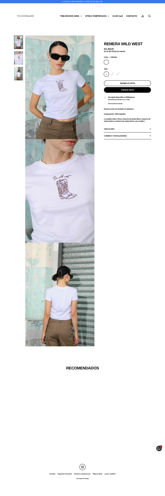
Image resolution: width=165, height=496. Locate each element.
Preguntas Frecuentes (64, 474)
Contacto (52, 474)
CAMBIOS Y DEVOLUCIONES (115, 136)
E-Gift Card (118, 16)
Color (110, 57)
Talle (105, 69)
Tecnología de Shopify (82, 478)
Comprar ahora (127, 90)
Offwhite (106, 62)
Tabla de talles (109, 129)
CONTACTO (131, 16)
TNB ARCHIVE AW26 (70, 16)
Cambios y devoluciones (82, 474)
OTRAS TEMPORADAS (96, 16)
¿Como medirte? (110, 474)
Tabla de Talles (97, 474)
